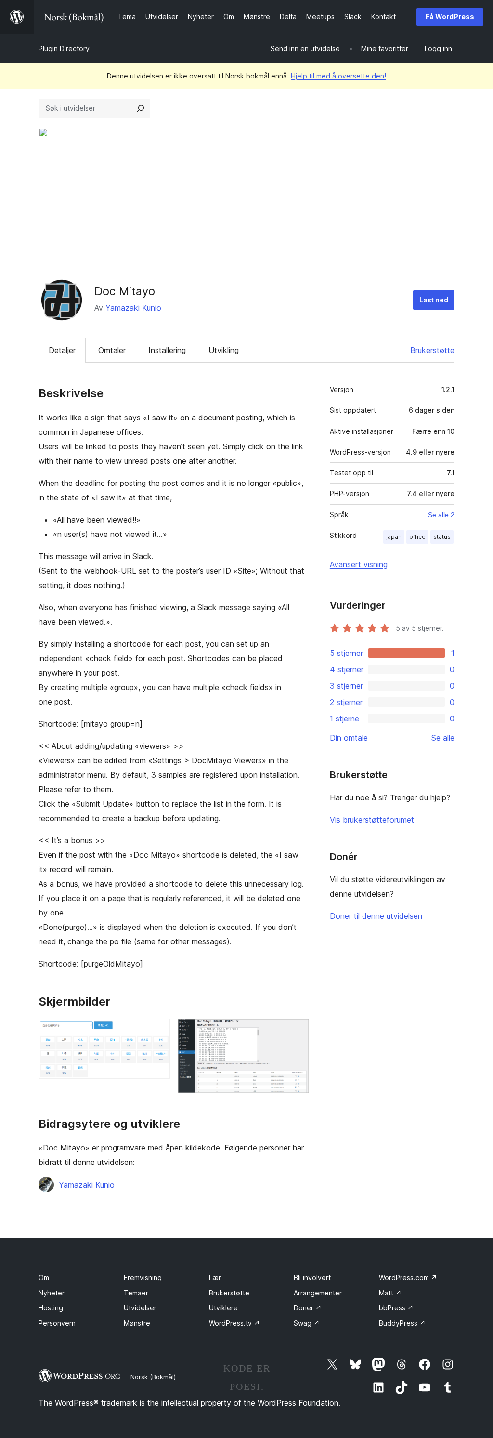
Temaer (136, 1293)
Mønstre (137, 1323)
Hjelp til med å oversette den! (338, 76)
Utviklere (223, 1308)
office (417, 536)
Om (44, 1277)
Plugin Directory (64, 48)
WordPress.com (408, 1277)
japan (394, 536)
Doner (308, 1308)
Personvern (57, 1323)
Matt (390, 1293)
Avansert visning (359, 564)
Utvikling (223, 350)
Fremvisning (143, 1277)
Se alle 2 (441, 515)
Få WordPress (450, 17)
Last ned (433, 300)
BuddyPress (402, 1323)
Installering (167, 350)
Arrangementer (318, 1293)
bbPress (396, 1308)
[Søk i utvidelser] (140, 108)
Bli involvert (312, 1277)
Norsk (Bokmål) (153, 1377)
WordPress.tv (234, 1323)
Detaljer (62, 350)
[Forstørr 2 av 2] (296, 1031)
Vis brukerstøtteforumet (372, 819)
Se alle (442, 738)
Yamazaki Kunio (133, 308)
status (442, 536)
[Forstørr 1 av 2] (157, 1031)
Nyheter (52, 1293)
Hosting (51, 1308)
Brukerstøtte (432, 350)
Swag (307, 1323)
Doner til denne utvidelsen (376, 916)
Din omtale (349, 738)
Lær (215, 1277)
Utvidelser (140, 1308)
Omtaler (112, 350)
